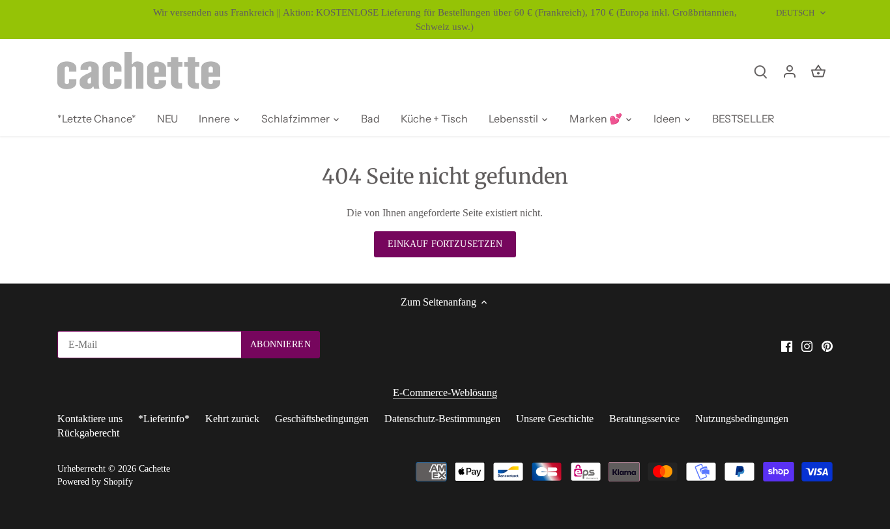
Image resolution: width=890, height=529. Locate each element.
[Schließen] (845, 342)
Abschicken (794, 463)
